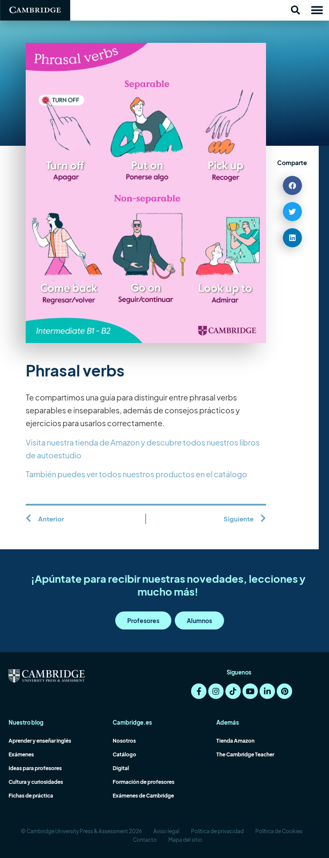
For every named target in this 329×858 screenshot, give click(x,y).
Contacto (145, 840)
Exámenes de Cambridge (143, 795)
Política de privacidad (217, 831)
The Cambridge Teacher (245, 754)
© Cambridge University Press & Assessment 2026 (81, 831)
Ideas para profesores (35, 768)
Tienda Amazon (235, 741)
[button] (295, 10)
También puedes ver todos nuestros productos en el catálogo (136, 474)
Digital (121, 768)
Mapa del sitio (185, 840)
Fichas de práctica (31, 795)
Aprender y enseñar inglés (40, 741)
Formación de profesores (143, 782)
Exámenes (21, 754)
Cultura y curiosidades (36, 782)
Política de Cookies (278, 831)
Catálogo (124, 754)
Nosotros (124, 741)
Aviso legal (166, 831)
